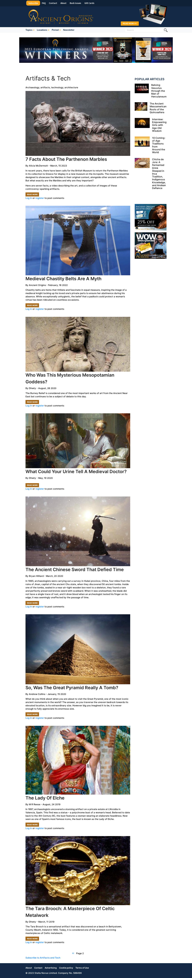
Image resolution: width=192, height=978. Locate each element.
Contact (53, 3)
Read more (33, 194)
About (63, 3)
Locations (42, 30)
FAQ (44, 3)
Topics (29, 30)
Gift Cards (89, 3)
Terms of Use (82, 967)
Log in (29, 198)
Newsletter (68, 30)
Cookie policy (66, 967)
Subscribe (33, 3)
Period (55, 30)
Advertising (51, 967)
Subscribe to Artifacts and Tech (43, 957)
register (39, 198)
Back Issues (75, 3)
